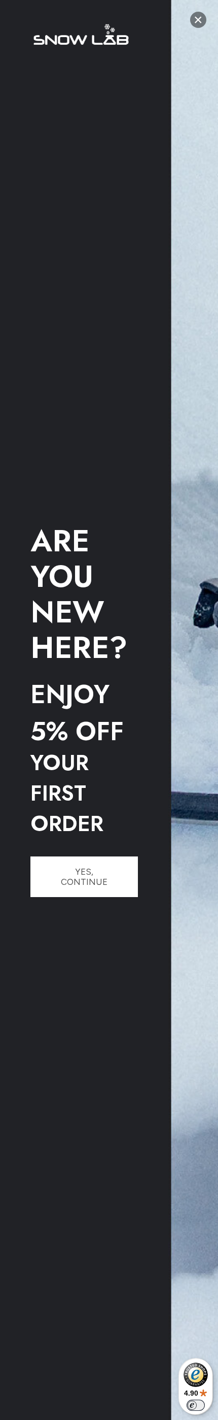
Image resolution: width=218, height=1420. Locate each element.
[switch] (196, 1405)
